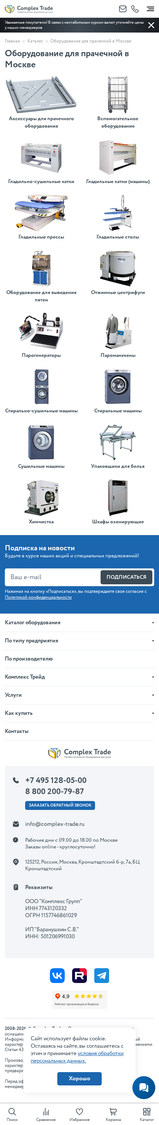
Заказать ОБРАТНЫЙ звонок (60, 805)
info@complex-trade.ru (55, 824)
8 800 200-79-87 (54, 791)
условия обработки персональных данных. (77, 1057)
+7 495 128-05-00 (56, 780)
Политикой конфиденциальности (38, 597)
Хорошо (79, 1078)
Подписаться (126, 577)
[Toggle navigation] (150, 7)
